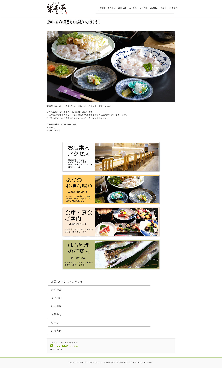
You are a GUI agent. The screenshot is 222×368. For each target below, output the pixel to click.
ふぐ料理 (56, 298)
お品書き (56, 314)
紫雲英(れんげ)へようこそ (67, 281)
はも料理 (56, 306)
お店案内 (56, 330)
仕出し (55, 322)
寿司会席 (56, 289)
